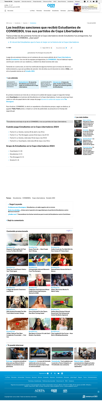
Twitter (55, 373)
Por (8, 47)
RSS (66, 381)
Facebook (51, 373)
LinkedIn (62, 373)
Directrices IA (60, 381)
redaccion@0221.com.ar (56, 386)
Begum (80, 377)
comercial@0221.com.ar (71, 386)
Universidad (47, 10)
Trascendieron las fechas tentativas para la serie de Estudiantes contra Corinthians (39, 214)
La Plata (32, 10)
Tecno (85, 377)
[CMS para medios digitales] (90, 396)
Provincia (28, 377)
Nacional (34, 377)
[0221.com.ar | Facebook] (88, 1)
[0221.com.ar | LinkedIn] (97, 1)
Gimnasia (77, 1)
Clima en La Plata (47, 1)
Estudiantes (70, 1)
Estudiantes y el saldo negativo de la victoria (31, 207)
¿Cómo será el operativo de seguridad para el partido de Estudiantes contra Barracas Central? (38, 210)
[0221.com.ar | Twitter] (91, 1)
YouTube (58, 373)
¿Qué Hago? (71, 10)
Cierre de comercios (26, 1)
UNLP (54, 1)
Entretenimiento (92, 377)
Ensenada (46, 377)
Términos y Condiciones (34, 381)
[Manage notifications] (98, 392)
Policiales (39, 10)
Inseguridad (17, 1)
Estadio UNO (29, 71)
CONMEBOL (52, 59)
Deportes (25, 23)
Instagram (48, 373)
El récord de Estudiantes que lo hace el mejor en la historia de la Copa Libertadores (44, 42)
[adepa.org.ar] (40, 391)
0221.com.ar (9, 23)
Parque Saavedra (37, 1)
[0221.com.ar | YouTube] (94, 1)
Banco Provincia (62, 1)
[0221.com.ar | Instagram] (85, 1)
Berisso (40, 377)
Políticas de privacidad (48, 381)
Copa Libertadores (38, 198)
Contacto (71, 381)
